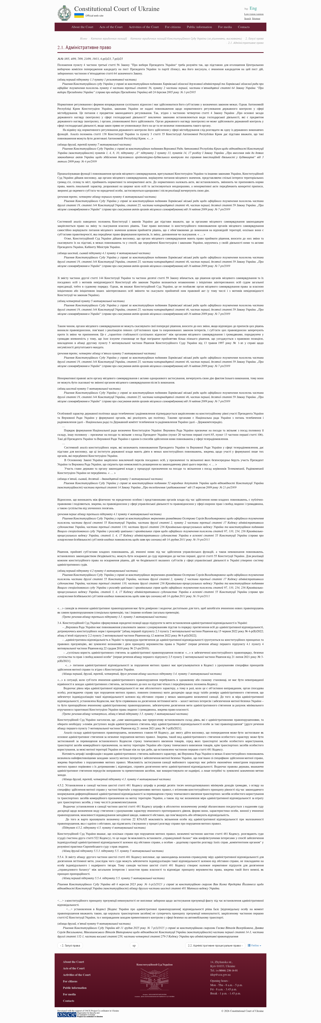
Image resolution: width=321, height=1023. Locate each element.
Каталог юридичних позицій (109, 38)
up (134, 945)
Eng (253, 8)
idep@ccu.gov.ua (220, 974)
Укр (246, 8)
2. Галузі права (254, 38)
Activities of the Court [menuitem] (144, 27)
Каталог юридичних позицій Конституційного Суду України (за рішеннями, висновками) (186, 38)
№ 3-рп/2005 (188, 92)
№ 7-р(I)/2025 (155, 928)
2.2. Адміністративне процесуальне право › (215, 945)
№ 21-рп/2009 (227, 487)
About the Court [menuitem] (82, 27)
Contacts (244, 27)
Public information (199, 27)
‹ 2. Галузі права (70, 945)
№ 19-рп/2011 (201, 539)
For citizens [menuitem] (173, 27)
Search (247, 18)
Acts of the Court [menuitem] (111, 27)
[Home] (65, 13)
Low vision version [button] (254, 14)
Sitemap (256, 18)
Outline (255, 945)
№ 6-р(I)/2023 (153, 884)
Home (83, 38)
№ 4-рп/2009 (89, 161)
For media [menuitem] (225, 27)
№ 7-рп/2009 (222, 209)
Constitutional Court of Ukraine (117, 8)
